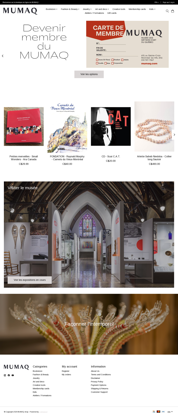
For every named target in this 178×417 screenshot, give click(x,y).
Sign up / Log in (169, 2)
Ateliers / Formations (94, 13)
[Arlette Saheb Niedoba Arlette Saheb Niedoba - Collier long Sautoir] (154, 126)
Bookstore (37, 371)
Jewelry (36, 378)
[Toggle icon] (167, 11)
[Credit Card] (154, 411)
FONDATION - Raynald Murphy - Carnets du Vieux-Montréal (67, 158)
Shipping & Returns (99, 388)
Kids (35, 392)
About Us (95, 371)
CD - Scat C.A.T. (111, 156)
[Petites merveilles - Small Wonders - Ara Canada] (24, 126)
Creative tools (119, 9)
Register (65, 371)
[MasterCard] (158, 411)
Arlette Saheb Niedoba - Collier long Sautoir (154, 158)
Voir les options (89, 74)
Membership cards (137, 9)
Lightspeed (43, 412)
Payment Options (98, 385)
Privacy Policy (97, 382)
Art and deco (38, 382)
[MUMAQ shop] (20, 11)
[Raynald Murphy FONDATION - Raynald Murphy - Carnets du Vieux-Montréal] (67, 126)
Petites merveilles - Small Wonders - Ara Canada (24, 158)
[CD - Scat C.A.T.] (111, 126)
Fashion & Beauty (41, 374)
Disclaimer (95, 378)
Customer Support (99, 392)
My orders (66, 374)
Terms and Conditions (101, 374)
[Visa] (163, 411)
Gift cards (112, 13)
